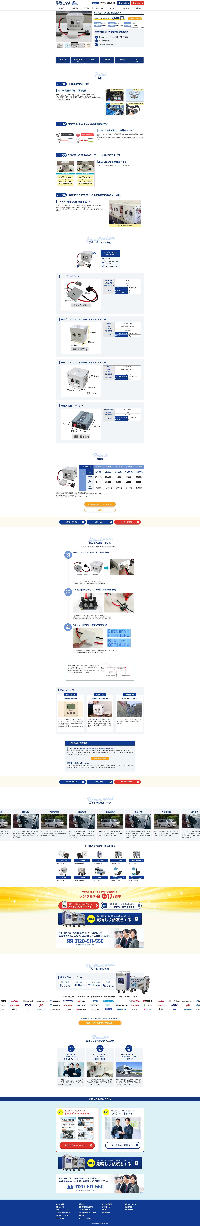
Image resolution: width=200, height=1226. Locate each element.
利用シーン (63, 60)
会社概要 (81, 1215)
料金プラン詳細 (134, 19)
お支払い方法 (60, 1218)
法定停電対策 (106, 1212)
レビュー (136, 60)
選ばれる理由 (99, 8)
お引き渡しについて (62, 1215)
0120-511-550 (89, 941)
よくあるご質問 (107, 1204)
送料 (100, 509)
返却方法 (81, 1204)
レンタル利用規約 (84, 1210)
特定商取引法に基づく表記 (87, 1212)
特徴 (92, 60)
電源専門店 (128, 1207)
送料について (60, 1207)
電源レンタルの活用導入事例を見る (100, 1022)
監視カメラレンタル (131, 1204)
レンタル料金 (78, 60)
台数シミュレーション (63, 1210)
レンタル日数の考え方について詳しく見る (100, 504)
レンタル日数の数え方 (63, 1212)
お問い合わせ (106, 1207)
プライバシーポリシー (86, 1218)
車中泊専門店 (129, 1210)
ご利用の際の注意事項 (100, 759)
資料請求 (104, 1210)
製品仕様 (107, 60)
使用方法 (122, 60)
